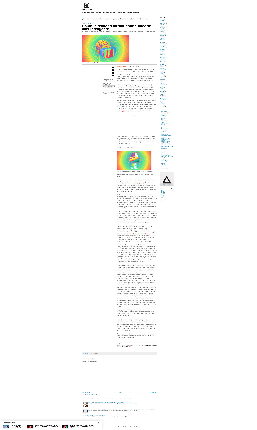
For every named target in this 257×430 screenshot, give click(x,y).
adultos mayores (164, 111)
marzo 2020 (162, 75)
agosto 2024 (162, 39)
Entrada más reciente (86, 392)
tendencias (163, 152)
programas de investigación (166, 135)
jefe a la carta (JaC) (164, 128)
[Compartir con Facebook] (95, 353)
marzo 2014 (162, 90)
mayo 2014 (162, 87)
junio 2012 (162, 103)
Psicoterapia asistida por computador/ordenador (165, 142)
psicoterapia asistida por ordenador (167, 146)
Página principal (162, 191)
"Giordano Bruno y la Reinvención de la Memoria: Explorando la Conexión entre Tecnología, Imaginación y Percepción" (110, 402)
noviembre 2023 (163, 45)
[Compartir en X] (94, 353)
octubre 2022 (162, 58)
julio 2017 (161, 77)
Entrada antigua (154, 392)
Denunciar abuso (164, 167)
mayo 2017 (162, 79)
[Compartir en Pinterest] (97, 353)
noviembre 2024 (163, 35)
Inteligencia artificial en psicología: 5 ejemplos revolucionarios (94, 415)
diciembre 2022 (162, 56)
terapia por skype (164, 159)
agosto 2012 (162, 101)
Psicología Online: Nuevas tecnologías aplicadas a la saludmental (165, 139)
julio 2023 (161, 50)
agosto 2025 (162, 27)
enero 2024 (162, 42)
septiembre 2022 (163, 60)
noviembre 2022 (163, 57)
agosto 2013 (162, 92)
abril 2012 (161, 105)
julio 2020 (161, 71)
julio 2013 (161, 94)
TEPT (143, 182)
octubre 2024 (162, 36)
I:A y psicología (163, 126)
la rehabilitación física (135, 184)
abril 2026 (161, 19)
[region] (137, 124)
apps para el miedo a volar (165, 112)
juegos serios (163, 131)
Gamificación (163, 122)
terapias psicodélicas (164, 161)
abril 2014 (161, 88)
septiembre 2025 (163, 26)
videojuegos (163, 163)
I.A (161, 127)
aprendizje (163, 114)
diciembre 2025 (162, 23)
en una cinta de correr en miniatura (137, 234)
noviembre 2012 (163, 98)
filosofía (162, 119)
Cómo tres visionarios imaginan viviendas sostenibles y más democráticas (109, 92)
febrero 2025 (162, 32)
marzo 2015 (162, 83)
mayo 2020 (162, 72)
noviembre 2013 (163, 91)
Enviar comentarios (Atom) (92, 394)
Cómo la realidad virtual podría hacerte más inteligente (116, 27)
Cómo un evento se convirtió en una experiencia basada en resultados (109, 88)
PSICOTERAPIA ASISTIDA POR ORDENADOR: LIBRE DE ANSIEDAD (163, 195)
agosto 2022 (162, 61)
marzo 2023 (162, 53)
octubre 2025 (162, 24)
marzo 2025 (162, 31)
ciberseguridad (163, 115)
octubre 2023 (162, 46)
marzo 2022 (162, 64)
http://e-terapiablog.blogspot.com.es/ (163, 200)
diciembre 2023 (162, 43)
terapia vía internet (164, 160)
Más (129, 346)
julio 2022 (161, 62)
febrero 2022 (162, 65)
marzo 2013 (162, 95)
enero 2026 (162, 21)
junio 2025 (162, 28)
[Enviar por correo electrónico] (91, 353)
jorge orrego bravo (164, 130)
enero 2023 (162, 54)
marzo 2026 (162, 20)
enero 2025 (162, 34)
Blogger (137, 426)
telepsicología (163, 151)
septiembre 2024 (163, 38)
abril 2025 (161, 30)
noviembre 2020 (163, 69)
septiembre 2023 (163, 47)
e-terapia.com (163, 118)
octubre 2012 (162, 99)
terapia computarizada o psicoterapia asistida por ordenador (167, 156)
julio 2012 (161, 102)
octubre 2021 (162, 68)
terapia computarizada (165, 154)
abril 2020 (161, 73)
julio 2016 (161, 80)
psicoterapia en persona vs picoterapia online (166, 148)
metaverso (163, 132)
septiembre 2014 (163, 84)
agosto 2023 (162, 49)
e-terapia (162, 116)
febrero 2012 (162, 106)
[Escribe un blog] (93, 353)
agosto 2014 (162, 86)
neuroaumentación (164, 134)
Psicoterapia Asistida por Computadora (165, 144)
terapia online (163, 157)
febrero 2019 (162, 76)
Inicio (120, 392)
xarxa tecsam (163, 164)
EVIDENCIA (89, 23)
